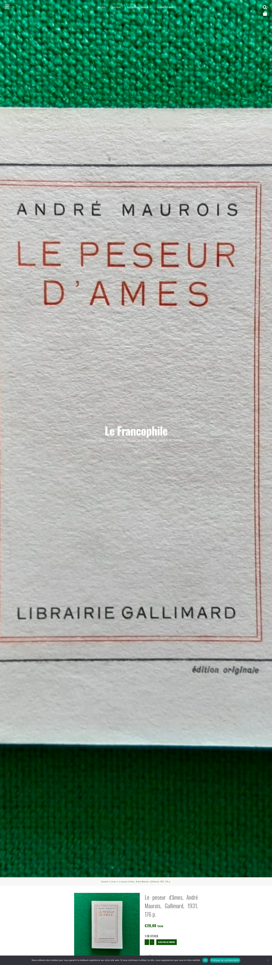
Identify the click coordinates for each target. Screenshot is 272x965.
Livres (113, 881)
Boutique (116, 7)
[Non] (268, 960)
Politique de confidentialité (225, 960)
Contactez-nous (165, 7)
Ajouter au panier (166, 942)
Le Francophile (136, 430)
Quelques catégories (137, 7)
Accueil (101, 7)
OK (205, 960)
